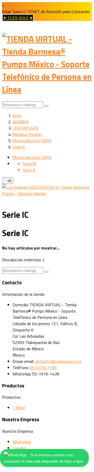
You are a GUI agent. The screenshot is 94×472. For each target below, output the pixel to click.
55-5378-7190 (43, 367)
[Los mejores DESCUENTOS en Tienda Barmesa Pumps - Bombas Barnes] (47, 193)
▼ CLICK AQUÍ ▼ (18, 18)
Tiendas (19, 448)
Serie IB (29, 163)
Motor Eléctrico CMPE (32, 157)
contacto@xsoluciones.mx (57, 361)
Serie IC (29, 170)
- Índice (19, 407)
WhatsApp (22, 441)
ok (7, 180)
